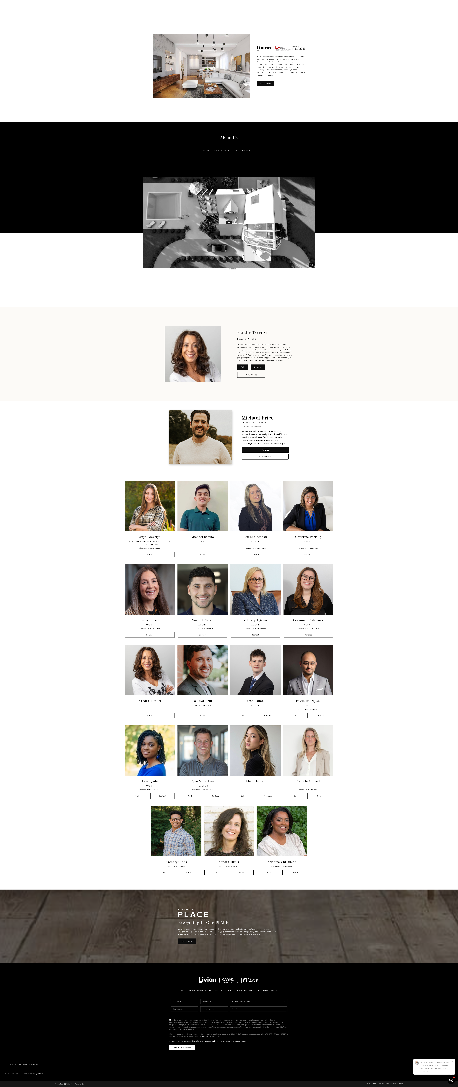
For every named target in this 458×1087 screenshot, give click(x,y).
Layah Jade (150, 781)
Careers (252, 990)
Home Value (230, 990)
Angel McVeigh (150, 537)
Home (183, 990)
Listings (191, 990)
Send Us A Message (182, 1048)
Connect (274, 990)
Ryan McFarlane (202, 781)
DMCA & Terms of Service (388, 1084)
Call (243, 367)
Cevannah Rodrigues (308, 620)
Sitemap (400, 1084)
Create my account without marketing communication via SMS (222, 1041)
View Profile (251, 375)
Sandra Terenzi (150, 701)
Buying (200, 990)
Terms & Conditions (189, 1041)
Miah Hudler (255, 781)
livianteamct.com (30, 1064)
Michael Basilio (202, 537)
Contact (258, 367)
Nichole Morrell (308, 781)
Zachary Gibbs (176, 862)
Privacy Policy (174, 1041)
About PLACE (263, 990)
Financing (218, 990)
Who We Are (242, 990)
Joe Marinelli (202, 701)
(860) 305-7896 (208, 1036)
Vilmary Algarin (255, 620)
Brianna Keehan (255, 537)
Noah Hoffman (202, 620)
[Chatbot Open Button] (451, 1080)
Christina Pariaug (308, 537)
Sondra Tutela (229, 862)
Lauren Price (149, 620)
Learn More (265, 83)
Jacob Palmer (255, 701)
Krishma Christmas (282, 862)
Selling (208, 990)
